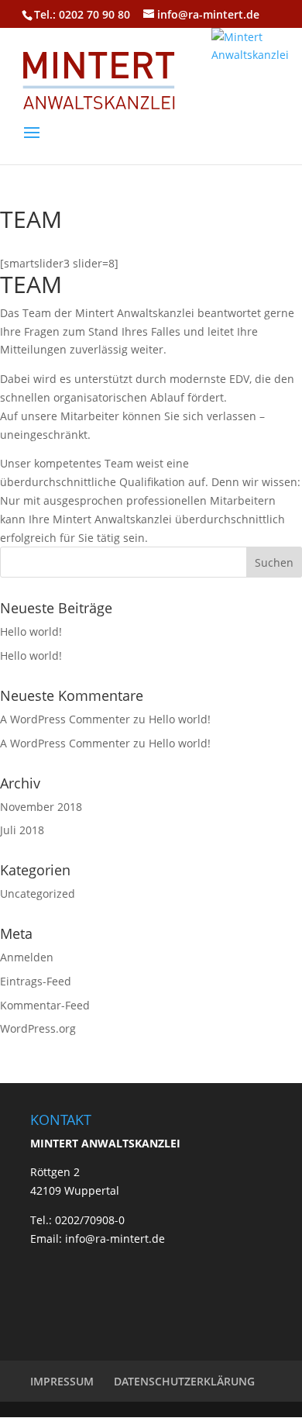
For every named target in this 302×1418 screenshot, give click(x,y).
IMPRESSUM (62, 1381)
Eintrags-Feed (35, 981)
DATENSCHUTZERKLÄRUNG (184, 1381)
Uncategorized (37, 893)
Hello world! (31, 631)
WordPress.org (38, 1028)
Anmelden (26, 957)
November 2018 (41, 806)
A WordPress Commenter (65, 719)
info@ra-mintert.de (113, 1238)
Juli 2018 (22, 830)
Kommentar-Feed (45, 1005)
